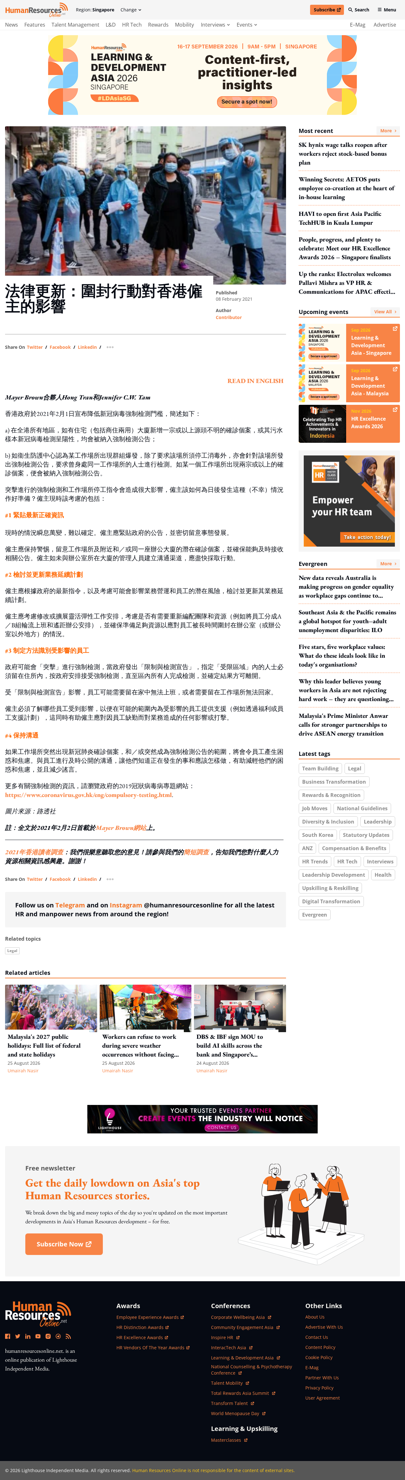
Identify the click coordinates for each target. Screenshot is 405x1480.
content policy (320, 1347)
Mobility (184, 24)
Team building (320, 768)
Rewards (158, 24)
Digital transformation (331, 901)
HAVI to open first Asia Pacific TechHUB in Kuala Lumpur (340, 218)
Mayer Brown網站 (121, 828)
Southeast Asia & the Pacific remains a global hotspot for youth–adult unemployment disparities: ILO (347, 621)
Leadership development (333, 874)
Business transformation (334, 781)
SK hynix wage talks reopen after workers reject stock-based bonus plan (343, 153)
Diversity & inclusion (328, 821)
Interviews (380, 861)
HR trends (315, 861)
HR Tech (132, 24)
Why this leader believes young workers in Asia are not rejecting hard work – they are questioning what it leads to (344, 690)
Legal (12, 950)
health (383, 874)
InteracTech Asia (231, 1348)
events (244, 24)
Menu (390, 10)
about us (315, 1317)
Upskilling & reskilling (330, 888)
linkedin (87, 347)
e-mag (312, 1367)
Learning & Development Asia (243, 1358)
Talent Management (75, 24)
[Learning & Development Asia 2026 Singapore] (202, 75)
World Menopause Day (235, 1413)
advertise (385, 24)
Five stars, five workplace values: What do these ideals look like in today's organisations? (342, 655)
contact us (316, 1337)
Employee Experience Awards (147, 1317)
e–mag (357, 24)
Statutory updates (366, 834)
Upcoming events (345, 312)
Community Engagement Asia (243, 1327)
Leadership (378, 821)
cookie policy (319, 1357)
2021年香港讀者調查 (34, 852)
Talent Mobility (230, 1383)
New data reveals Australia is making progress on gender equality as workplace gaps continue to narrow (346, 587)
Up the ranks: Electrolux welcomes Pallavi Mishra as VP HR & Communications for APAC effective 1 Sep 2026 (347, 283)
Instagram (126, 905)
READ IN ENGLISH (255, 381)
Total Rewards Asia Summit (240, 1393)
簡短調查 (196, 852)
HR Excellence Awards (139, 1337)
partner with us (322, 1378)
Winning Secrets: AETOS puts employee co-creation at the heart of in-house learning (346, 188)
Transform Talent (232, 1403)
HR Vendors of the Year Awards (150, 1348)
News (11, 24)
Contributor (229, 317)
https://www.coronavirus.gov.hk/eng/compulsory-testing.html (88, 795)
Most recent (345, 131)
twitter (35, 347)
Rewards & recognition (331, 795)
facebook (60, 347)
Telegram (70, 905)
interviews (213, 24)
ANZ (307, 848)
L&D (111, 24)
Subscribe (329, 11)
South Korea (317, 834)
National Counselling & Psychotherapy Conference (251, 1370)
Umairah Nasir (23, 1071)
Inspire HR (225, 1337)
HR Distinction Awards (140, 1327)
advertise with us (324, 1327)
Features (34, 24)
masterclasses (229, 1440)
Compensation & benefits (354, 848)
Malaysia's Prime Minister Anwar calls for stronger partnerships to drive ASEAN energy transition (343, 724)
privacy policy (319, 1388)
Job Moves (314, 808)
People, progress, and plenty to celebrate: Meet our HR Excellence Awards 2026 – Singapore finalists (345, 248)
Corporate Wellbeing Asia (238, 1317)
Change (129, 10)
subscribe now (69, 1246)
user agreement (322, 1398)
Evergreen (345, 564)
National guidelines (362, 808)
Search (362, 10)
